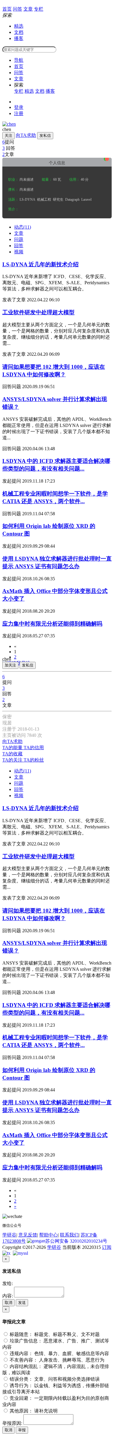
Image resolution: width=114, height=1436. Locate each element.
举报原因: (12, 1423)
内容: (7, 1295)
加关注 (10, 665)
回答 (18, 245)
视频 (18, 251)
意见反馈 (27, 1234)
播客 (18, 38)
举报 (22, 1430)
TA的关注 (13, 759)
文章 (18, 78)
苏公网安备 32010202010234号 (76, 1241)
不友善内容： (56, 1359)
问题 (18, 239)
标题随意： (54, 1334)
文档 (18, 32)
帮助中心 (48, 1234)
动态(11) (22, 227)
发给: (7, 1283)
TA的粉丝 (34, 759)
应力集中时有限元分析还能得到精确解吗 (52, 624)
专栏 (18, 91)
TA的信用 (34, 747)
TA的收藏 (12, 753)
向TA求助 (26, 135)
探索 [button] (18, 84)
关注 (8, 135)
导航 (18, 60)
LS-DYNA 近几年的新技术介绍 (40, 264)
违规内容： (58, 1353)
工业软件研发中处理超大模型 (38, 312)
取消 (8, 1302)
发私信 (45, 135)
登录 (18, 107)
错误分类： (54, 1379)
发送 (22, 1302)
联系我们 (69, 1234)
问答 (18, 72)
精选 (18, 26)
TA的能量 (13, 747)
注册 (18, 113)
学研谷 (9, 1234)
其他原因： (33, 1410)
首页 (18, 66)
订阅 (106, 1247)
